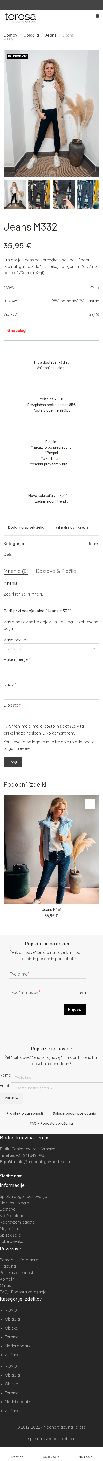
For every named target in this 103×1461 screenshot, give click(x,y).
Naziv (10, 684)
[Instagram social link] (55, 5)
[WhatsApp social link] (91, 554)
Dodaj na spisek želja (26, 527)
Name (5, 1075)
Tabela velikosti (71, 527)
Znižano (12, 1354)
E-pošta (12, 705)
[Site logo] (20, 17)
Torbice (11, 1336)
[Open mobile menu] (86, 18)
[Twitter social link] (85, 554)
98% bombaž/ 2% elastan (75, 300)
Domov (11, 35)
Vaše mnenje (17, 659)
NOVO (11, 1310)
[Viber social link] (98, 554)
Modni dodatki (18, 1345)
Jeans (50, 35)
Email (5, 1085)
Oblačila (31, 35)
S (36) (94, 314)
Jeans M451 (51, 909)
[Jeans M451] (51, 849)
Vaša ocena (16, 639)
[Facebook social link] (48, 5)
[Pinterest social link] (79, 554)
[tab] (16, 571)
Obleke (11, 1328)
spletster (66, 1438)
